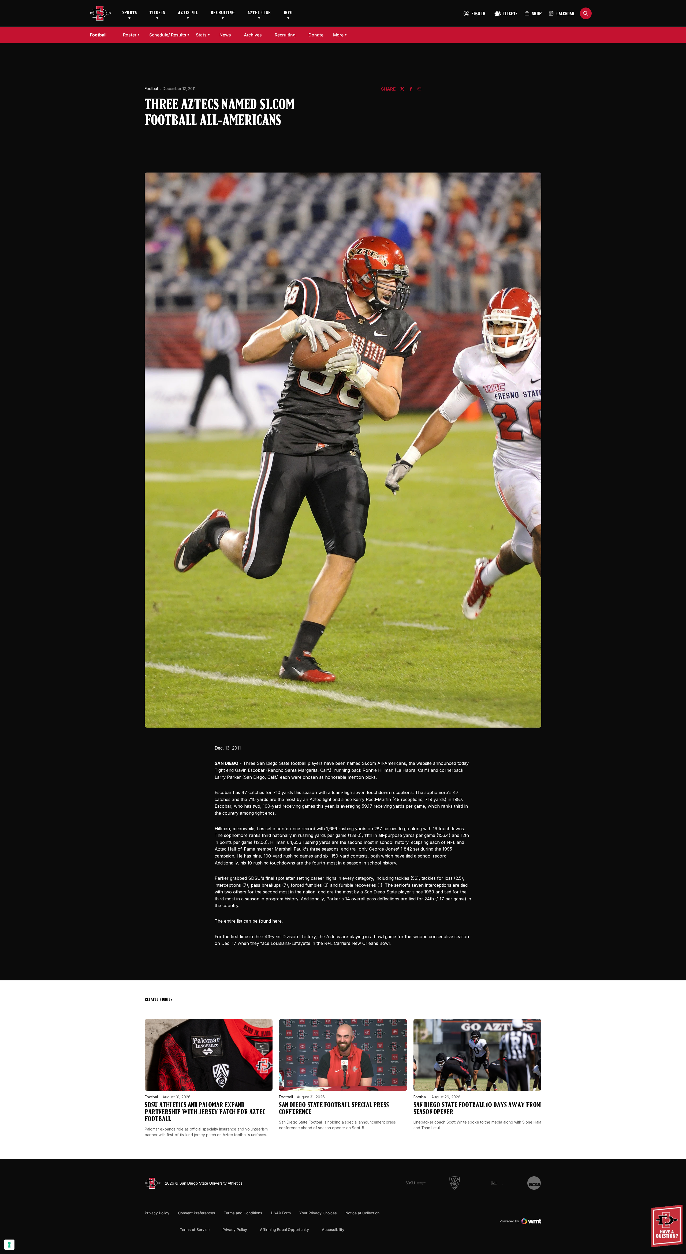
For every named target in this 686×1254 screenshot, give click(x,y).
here (277, 921)
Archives (253, 35)
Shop (533, 16)
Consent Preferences (196, 1213)
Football (152, 88)
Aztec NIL (188, 13)
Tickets (157, 13)
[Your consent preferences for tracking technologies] (9, 1245)
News (225, 35)
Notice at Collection (362, 1213)
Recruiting (222, 13)
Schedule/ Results (167, 35)
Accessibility (333, 1229)
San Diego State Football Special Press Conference (334, 1109)
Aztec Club (259, 13)
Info (288, 13)
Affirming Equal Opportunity (284, 1229)
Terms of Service (195, 1229)
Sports (129, 13)
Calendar (565, 14)
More (338, 35)
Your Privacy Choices (318, 1213)
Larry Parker (228, 777)
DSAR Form (281, 1213)
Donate (317, 35)
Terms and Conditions (243, 1213)
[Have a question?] (667, 1226)
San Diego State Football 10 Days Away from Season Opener (477, 1109)
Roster (129, 35)
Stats (201, 35)
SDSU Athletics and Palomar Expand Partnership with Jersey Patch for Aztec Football (205, 1112)
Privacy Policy (157, 1213)
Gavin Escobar (250, 770)
